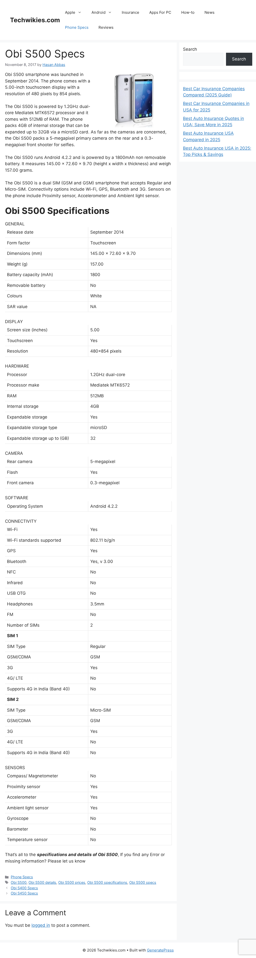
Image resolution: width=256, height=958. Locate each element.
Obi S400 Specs (24, 888)
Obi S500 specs (142, 882)
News (209, 12)
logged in (41, 925)
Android (99, 12)
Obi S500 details (42, 882)
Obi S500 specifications (107, 882)
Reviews (106, 27)
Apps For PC (160, 12)
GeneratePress (160, 950)
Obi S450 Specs (24, 893)
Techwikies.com (35, 20)
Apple (70, 12)
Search (190, 49)
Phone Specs (76, 27)
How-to (187, 12)
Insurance (130, 12)
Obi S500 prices (71, 882)
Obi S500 (18, 882)
